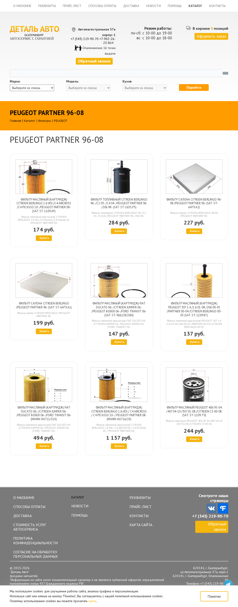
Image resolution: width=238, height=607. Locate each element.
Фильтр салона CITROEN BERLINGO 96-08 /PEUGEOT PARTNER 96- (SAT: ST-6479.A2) (194, 203)
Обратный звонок (217, 526)
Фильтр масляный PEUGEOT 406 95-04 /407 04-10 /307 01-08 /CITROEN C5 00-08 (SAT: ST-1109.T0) (194, 411)
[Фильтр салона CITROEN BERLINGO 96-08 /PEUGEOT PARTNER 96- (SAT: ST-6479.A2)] (194, 176)
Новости (153, 6)
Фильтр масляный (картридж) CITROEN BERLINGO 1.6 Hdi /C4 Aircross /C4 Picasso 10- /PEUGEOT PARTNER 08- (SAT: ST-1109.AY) (44, 205)
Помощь (175, 6)
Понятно (214, 596)
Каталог (195, 6)
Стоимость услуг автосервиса (29, 526)
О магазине (22, 6)
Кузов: (127, 81)
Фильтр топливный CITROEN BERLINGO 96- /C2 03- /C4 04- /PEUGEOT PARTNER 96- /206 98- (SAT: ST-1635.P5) (118, 203)
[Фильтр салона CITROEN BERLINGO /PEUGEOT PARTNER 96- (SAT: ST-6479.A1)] (43, 280)
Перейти (193, 87)
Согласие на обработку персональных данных (35, 554)
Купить (44, 238)
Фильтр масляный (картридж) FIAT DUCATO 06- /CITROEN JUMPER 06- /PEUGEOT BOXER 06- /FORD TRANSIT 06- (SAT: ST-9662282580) (119, 309)
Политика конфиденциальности (35, 540)
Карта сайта (140, 524)
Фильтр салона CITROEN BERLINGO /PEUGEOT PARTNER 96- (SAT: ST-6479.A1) (44, 305)
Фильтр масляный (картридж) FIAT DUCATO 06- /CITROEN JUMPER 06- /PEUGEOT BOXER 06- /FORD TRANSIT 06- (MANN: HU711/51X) (44, 413)
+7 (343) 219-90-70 (85, 39)
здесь (92, 601)
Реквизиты (47, 6)
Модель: (72, 81)
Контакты (217, 6)
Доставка (131, 6)
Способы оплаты (102, 6)
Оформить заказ (211, 36)
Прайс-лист (72, 6)
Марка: (15, 81)
